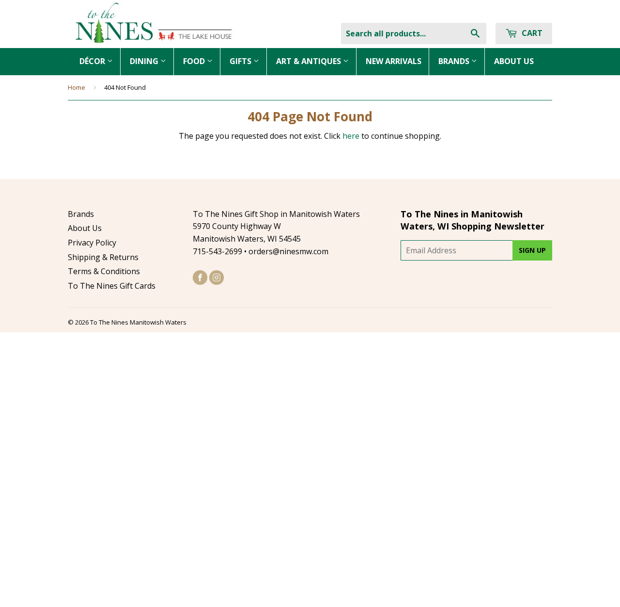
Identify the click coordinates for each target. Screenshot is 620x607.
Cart (531, 33)
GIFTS (241, 61)
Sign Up (532, 250)
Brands (81, 214)
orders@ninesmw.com (288, 251)
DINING (145, 61)
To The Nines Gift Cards (111, 285)
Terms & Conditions (104, 271)
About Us (85, 228)
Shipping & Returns (103, 257)
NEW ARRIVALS (393, 61)
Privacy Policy (92, 242)
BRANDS (454, 61)
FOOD (195, 61)
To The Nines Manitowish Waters (138, 322)
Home (76, 87)
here (350, 136)
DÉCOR (93, 61)
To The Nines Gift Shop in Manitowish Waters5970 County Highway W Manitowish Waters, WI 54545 (276, 226)
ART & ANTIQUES (309, 61)
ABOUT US (514, 61)
